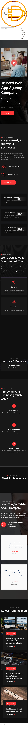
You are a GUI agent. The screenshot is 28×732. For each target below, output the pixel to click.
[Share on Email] (12, 727)
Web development (14, 365)
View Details (9, 646)
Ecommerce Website (9, 212)
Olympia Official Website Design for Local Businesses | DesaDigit (14, 676)
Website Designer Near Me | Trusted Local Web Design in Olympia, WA (15, 641)
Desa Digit (12, 635)
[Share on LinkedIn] (9, 727)
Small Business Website (10, 227)
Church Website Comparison (11, 197)
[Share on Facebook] (5, 728)
